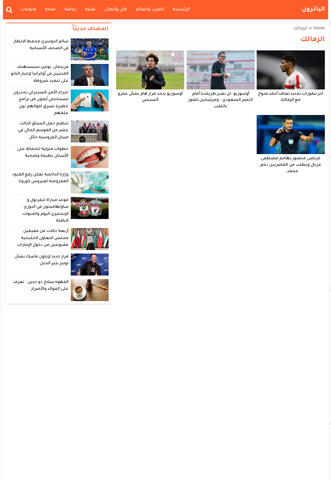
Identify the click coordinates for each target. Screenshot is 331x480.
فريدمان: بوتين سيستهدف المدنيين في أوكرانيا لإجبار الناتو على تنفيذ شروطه (40, 74)
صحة (50, 9)
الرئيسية (181, 9)
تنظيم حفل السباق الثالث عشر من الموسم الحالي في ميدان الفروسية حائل (43, 130)
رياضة (70, 9)
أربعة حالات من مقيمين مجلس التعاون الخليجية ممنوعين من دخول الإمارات (43, 238)
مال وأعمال (115, 9)
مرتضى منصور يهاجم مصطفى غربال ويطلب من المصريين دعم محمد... (290, 165)
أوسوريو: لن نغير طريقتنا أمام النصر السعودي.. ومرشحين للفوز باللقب (220, 100)
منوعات (28, 9)
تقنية (90, 9)
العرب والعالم (150, 9)
